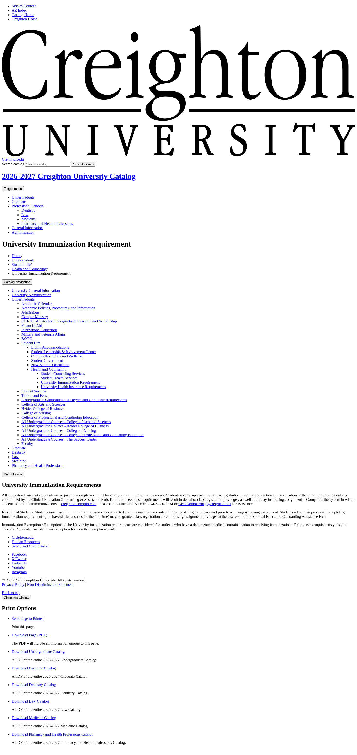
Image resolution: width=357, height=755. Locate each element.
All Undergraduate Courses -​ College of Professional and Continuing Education (82, 435)
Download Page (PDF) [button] (29, 635)
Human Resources (26, 542)
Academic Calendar (36, 304)
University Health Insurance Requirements (73, 387)
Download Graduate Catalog (34, 668)
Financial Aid (31, 325)
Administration (23, 232)
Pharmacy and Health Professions (47, 223)
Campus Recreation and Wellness (56, 356)
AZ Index (19, 10)
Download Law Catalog (30, 701)
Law (24, 215)
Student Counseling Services (63, 374)
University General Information (36, 290)
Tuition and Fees (34, 395)
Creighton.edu (13, 159)
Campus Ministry (34, 317)
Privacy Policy (13, 584)
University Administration (31, 295)
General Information (27, 228)
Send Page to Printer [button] (27, 618)
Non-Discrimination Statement (50, 584)
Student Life (21, 264)
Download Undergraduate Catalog (38, 652)
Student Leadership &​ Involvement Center (63, 352)
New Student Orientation (50, 365)
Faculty (27, 444)
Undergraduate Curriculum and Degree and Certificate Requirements (74, 400)
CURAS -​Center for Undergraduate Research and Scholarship (69, 321)
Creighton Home (24, 19)
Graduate (19, 202)
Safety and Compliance (29, 546)
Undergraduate (23, 197)
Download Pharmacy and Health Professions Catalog (52, 734)
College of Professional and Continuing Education (59, 417)
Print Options (13, 474)
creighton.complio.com (78, 504)
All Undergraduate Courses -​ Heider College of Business (65, 426)
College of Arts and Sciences (43, 404)
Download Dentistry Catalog (34, 685)
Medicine (28, 219)
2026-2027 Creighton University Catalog (69, 176)
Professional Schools (27, 206)
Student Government (47, 360)
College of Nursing (36, 413)
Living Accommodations (50, 347)
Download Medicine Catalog (34, 718)
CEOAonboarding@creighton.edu (204, 504)
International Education (39, 330)
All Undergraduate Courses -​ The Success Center (59, 439)
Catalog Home (23, 15)
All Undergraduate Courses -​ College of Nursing (58, 430)
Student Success (33, 391)
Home (16, 256)
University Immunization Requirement (70, 382)
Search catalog (13, 164)
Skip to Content (24, 6)
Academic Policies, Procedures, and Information (58, 308)
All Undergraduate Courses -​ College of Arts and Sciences (66, 422)
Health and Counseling (29, 269)
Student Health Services (59, 378)
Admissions (30, 312)
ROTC (26, 339)
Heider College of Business (42, 409)
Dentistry (28, 210)
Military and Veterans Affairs (43, 334)
